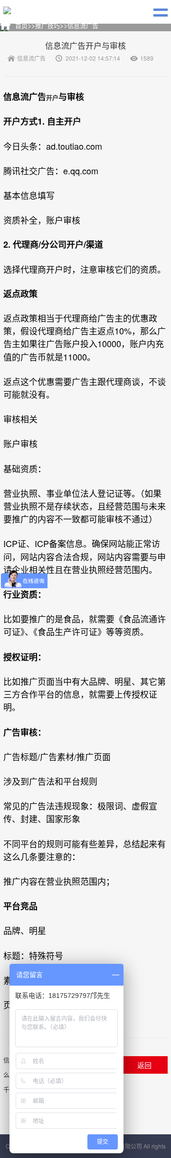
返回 (144, 1065)
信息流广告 (82, 25)
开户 (52, 97)
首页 (21, 25)
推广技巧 (47, 25)
